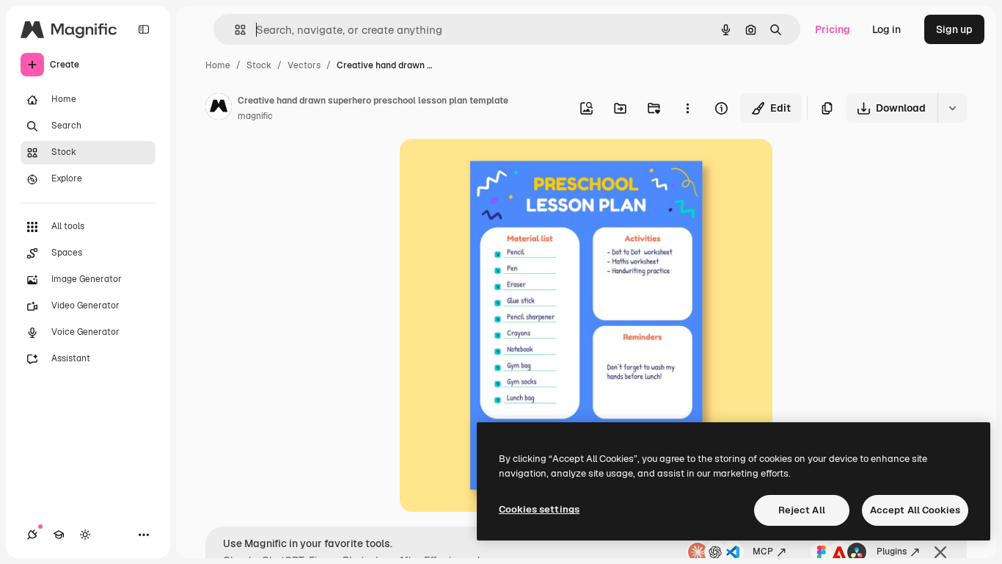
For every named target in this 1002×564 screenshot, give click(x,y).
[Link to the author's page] (218, 108)
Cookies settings (539, 509)
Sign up (954, 29)
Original (493, 167)
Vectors (304, 65)
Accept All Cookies (915, 510)
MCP (763, 551)
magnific (255, 116)
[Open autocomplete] (234, 29)
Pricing (832, 29)
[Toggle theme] (85, 534)
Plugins (892, 551)
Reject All (801, 510)
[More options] (687, 108)
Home (217, 65)
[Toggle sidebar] (144, 29)
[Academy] (58, 534)
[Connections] (32, 534)
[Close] (940, 552)
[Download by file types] (952, 108)
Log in (886, 29)
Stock (258, 65)
